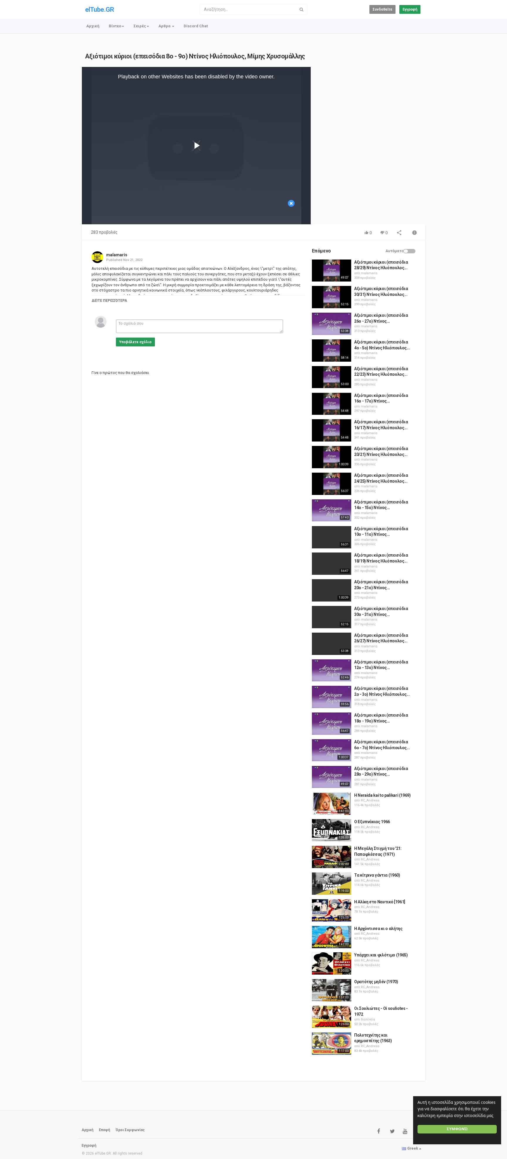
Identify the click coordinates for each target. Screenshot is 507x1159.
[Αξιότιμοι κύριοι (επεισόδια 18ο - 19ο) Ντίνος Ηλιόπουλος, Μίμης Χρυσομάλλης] (331, 723)
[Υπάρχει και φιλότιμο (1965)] (331, 963)
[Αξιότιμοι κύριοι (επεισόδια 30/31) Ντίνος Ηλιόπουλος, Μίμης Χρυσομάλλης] (331, 297)
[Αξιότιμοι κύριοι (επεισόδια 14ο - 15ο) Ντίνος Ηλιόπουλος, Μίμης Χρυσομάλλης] (331, 510)
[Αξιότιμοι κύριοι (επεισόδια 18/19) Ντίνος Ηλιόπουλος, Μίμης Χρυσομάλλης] (331, 563)
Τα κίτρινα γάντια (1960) (377, 875)
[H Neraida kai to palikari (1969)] (331, 804)
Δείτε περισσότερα (109, 301)
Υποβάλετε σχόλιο (135, 342)
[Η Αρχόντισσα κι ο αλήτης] (331, 937)
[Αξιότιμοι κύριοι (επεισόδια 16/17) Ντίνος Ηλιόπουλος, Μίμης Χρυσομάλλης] (331, 430)
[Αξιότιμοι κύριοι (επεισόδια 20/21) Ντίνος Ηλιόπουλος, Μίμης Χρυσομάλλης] (331, 457)
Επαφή (104, 1130)
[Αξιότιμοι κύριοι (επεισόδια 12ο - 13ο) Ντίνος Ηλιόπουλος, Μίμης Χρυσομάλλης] (331, 670)
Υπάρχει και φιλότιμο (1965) (381, 955)
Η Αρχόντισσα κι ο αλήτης (378, 928)
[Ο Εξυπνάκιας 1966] (331, 830)
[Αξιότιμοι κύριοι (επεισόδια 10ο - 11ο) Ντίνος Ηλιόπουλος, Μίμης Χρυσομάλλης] (331, 537)
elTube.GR (99, 9)
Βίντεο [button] (115, 26)
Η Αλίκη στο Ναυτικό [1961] (379, 901)
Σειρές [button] (139, 26)
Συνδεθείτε (382, 9)
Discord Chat (196, 26)
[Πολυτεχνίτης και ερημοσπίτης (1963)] (331, 1043)
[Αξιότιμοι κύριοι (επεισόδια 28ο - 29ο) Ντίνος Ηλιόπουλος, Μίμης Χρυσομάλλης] (331, 777)
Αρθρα (164, 26)
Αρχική (92, 26)
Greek (412, 1148)
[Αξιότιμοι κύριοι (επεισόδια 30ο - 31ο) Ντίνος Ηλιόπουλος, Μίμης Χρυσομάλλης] (331, 617)
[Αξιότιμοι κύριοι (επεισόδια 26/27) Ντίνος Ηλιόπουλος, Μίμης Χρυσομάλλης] (331, 644)
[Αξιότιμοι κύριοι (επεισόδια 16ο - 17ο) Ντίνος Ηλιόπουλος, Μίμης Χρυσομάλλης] (331, 404)
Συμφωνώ (457, 1128)
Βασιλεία (368, 1019)
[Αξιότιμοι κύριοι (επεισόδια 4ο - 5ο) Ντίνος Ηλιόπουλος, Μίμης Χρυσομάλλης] (331, 350)
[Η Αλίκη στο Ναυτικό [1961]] (331, 910)
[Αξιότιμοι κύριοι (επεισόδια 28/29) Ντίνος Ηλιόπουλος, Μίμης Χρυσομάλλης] (331, 271)
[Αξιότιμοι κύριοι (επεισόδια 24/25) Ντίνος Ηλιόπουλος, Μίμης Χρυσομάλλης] (331, 484)
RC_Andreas (370, 800)
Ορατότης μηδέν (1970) (376, 981)
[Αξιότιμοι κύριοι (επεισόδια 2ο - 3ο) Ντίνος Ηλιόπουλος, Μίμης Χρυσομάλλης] (331, 697)
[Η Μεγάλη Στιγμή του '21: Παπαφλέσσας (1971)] (331, 857)
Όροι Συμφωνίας (130, 1130)
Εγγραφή (410, 9)
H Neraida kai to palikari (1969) (382, 795)
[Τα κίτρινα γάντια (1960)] (331, 883)
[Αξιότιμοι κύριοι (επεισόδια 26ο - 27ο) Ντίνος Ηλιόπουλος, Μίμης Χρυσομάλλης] (331, 324)
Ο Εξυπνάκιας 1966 (372, 821)
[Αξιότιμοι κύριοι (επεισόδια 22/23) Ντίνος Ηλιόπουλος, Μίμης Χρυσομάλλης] (331, 377)
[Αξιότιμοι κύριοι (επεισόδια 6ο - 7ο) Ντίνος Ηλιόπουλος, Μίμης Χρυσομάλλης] (331, 750)
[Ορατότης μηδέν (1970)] (331, 990)
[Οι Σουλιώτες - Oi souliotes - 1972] (331, 1017)
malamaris (116, 254)
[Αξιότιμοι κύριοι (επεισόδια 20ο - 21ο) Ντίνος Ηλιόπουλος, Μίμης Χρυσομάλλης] (331, 590)
